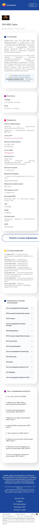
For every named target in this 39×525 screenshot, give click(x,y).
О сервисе (19, 501)
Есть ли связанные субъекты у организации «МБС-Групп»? (17, 455)
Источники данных (19, 504)
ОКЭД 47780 (8, 159)
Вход (32, 5)
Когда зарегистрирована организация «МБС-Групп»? (15, 411)
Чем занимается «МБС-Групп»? (18, 433)
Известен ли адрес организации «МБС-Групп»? (18, 418)
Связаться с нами (19, 510)
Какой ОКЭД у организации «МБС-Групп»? (18, 426)
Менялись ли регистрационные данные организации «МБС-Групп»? (18, 447)
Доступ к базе (19, 498)
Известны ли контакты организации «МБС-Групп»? (19, 440)
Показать (17, 102)
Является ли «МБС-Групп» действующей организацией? (16, 403)
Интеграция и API (19, 507)
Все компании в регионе (11, 180)
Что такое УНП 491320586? (16, 396)
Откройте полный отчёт (15, 79)
